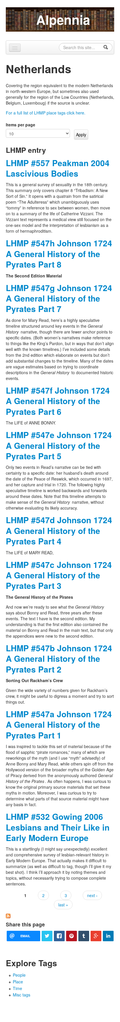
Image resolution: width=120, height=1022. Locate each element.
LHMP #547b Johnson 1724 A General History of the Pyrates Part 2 (59, 658)
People (19, 975)
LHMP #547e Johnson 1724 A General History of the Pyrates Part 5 (59, 445)
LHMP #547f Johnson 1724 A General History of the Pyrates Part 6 (58, 400)
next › (92, 895)
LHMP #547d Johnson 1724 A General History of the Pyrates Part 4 (59, 530)
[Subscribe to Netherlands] (8, 915)
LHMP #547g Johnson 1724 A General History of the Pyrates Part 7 (59, 298)
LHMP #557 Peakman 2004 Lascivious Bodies (58, 168)
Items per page (20, 125)
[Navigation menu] (15, 48)
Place (18, 982)
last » (63, 905)
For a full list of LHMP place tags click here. (45, 113)
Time (17, 988)
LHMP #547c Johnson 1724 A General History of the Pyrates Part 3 (59, 575)
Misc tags (21, 995)
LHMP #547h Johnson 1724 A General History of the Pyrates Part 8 (59, 253)
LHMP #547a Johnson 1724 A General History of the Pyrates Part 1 (59, 724)
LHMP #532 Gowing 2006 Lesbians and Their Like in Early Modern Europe (58, 827)
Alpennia (63, 19)
